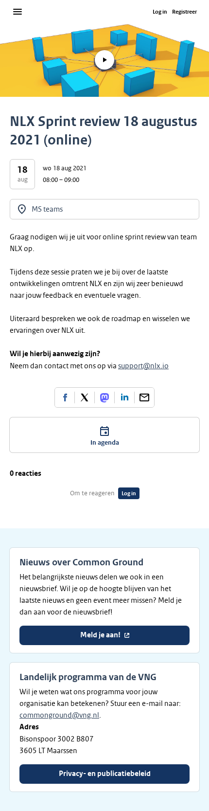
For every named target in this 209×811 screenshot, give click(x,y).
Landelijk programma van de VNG (88, 677)
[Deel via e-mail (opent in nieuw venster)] (144, 397)
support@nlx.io (143, 365)
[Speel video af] (104, 60)
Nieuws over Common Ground (81, 562)
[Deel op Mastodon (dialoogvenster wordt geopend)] (104, 397)
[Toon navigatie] (17, 11)
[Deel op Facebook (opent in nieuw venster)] (64, 397)
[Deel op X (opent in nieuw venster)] (84, 397)
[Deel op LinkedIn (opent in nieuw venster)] (124, 397)
